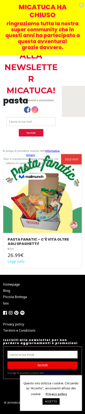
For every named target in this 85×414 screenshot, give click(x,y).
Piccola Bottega (15, 297)
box (11, 249)
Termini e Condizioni (19, 330)
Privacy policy (13, 324)
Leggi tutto (16, 261)
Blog (6, 290)
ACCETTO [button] (51, 401)
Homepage (11, 284)
